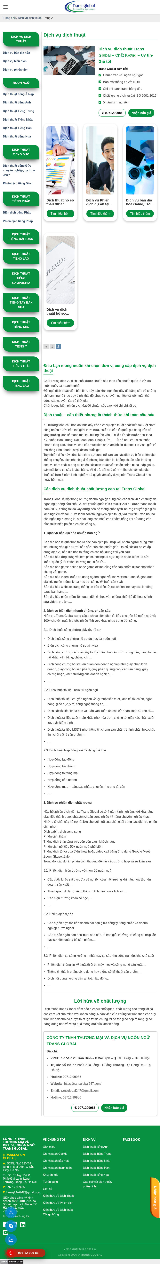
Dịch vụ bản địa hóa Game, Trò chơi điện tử (139, 202)
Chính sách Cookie (55, 1153)
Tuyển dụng (50, 1181)
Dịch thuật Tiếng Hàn (17, 128)
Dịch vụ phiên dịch (15, 69)
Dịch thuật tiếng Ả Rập (18, 94)
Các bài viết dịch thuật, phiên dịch (97, 1184)
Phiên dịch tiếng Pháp (18, 221)
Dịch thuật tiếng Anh (17, 102)
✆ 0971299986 (112, 113)
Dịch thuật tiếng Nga (17, 136)
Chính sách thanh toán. (57, 1167)
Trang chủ (9, 17)
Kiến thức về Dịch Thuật (58, 1195)
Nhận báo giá (141, 113)
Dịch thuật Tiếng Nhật (18, 119)
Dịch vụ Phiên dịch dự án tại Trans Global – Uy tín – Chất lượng (98, 202)
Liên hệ (47, 1188)
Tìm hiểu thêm (60, 213)
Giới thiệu (49, 1146)
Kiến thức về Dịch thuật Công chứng (58, 1212)
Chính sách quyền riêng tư (80, 1248)
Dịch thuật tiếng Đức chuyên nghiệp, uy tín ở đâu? (19, 170)
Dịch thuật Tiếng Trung (18, 111)
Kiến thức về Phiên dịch (58, 1202)
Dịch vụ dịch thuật (29, 17)
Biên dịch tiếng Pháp (17, 212)
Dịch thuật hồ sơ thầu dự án (60, 202)
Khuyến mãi (50, 1174)
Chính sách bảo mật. (56, 1160)
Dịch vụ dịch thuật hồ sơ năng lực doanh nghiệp (59, 311)
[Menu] (5, 7)
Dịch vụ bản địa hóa (16, 52)
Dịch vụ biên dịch (15, 61)
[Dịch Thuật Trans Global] (80, 7)
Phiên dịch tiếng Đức (17, 183)
